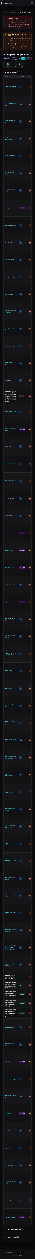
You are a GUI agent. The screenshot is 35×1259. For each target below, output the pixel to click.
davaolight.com (9, 550)
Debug (20, 1255)
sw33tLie (26, 1252)
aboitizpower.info (9, 242)
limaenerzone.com (10, 1027)
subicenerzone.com (10, 1165)
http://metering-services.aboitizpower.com (10, 722)
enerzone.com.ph (9, 567)
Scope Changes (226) (13, 1237)
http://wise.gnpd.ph (10, 792)
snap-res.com (8, 1148)
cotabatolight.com (9, 533)
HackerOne (12, 12)
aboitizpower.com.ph (10, 225)
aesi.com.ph (8, 380)
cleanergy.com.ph (9, 498)
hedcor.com (8, 602)
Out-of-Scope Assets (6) (13, 1230)
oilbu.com (7, 1061)
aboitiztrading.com (10, 346)
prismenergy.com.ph (10, 1079)
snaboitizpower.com (10, 1130)
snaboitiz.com (8, 1113)
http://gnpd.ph (9, 688)
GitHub (15, 1255)
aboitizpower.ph (9, 294)
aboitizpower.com (9, 208)
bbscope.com (6, 3)
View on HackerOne (14, 58)
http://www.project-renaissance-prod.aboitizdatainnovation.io (10, 947)
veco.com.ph (8, 1200)
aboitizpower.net (9, 259)
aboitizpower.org (9, 277)
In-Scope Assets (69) (12, 72)
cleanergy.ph (8, 515)
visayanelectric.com (10, 1217)
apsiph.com (8, 446)
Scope (5, 12)
